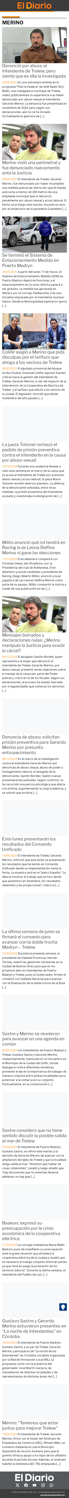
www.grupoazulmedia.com (52, 1495)
